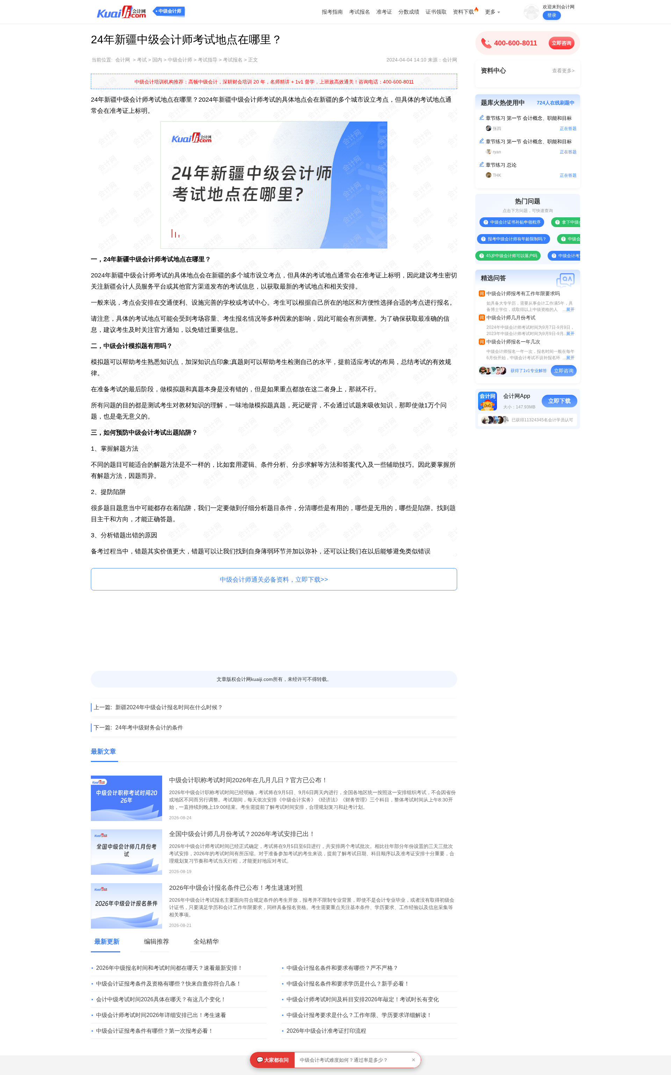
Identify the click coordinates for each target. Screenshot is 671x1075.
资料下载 (463, 12)
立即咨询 (561, 43)
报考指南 (332, 12)
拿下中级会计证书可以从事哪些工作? (575, 222)
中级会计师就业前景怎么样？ (573, 239)
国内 (157, 60)
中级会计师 (170, 11)
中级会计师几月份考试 (510, 317)
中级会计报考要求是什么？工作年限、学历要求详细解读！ (359, 1015)
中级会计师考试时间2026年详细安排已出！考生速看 (161, 1015)
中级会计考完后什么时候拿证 (564, 255)
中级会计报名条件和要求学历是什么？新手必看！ (348, 984)
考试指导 (207, 60)
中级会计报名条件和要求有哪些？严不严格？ (342, 968)
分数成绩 (408, 12)
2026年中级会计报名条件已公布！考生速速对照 (236, 887)
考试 (142, 60)
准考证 (384, 12)
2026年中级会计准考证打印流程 (326, 1031)
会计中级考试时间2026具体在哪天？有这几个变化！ (161, 999)
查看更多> (563, 70)
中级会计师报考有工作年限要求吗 (523, 293)
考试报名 (359, 12)
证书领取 (436, 12)
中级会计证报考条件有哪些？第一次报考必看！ (155, 1031)
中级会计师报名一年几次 (513, 341)
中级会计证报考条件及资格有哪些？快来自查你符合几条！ (168, 984)
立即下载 (559, 401)
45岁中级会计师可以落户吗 (489, 255)
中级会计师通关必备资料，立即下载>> (274, 579)
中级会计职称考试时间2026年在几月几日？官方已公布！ (248, 780)
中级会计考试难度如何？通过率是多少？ (344, 1060)
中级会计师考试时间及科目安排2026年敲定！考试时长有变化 (363, 999)
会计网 (122, 60)
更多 (490, 12)
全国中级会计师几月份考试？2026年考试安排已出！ (242, 833)
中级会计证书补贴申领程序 (494, 222)
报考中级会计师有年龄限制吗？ (495, 239)
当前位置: (102, 60)
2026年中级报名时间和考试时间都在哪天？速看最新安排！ (169, 968)
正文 (253, 60)
